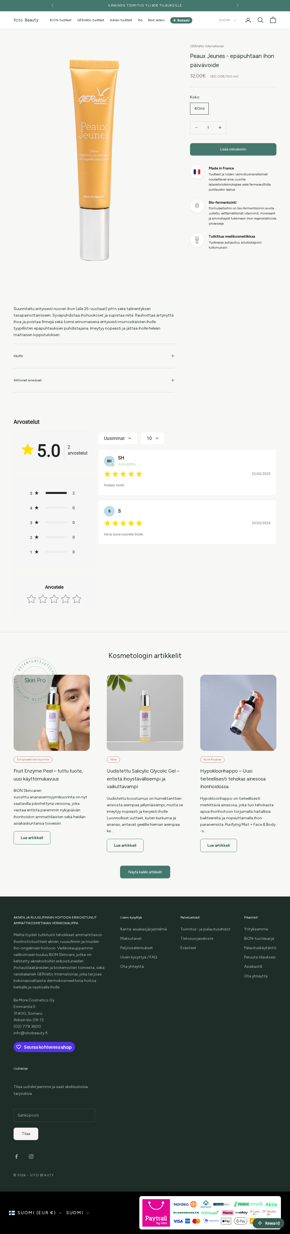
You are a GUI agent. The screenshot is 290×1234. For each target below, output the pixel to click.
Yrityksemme (256, 929)
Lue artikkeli (32, 837)
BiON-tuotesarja (259, 938)
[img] (123, 474)
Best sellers (156, 20)
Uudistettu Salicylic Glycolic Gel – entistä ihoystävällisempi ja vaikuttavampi (143, 778)
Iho (140, 20)
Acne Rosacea (212, 759)
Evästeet (188, 947)
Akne (113, 759)
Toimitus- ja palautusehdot (205, 929)
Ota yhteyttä (132, 966)
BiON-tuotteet (60, 20)
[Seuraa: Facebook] (16, 1156)
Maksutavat (131, 938)
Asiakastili (253, 966)
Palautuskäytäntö (260, 947)
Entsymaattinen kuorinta (33, 759)
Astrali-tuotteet (121, 20)
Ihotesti (181, 20)
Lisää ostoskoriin (233, 149)
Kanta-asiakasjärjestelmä (143, 929)
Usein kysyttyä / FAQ (138, 957)
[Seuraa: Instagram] (31, 1156)
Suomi (225, 20)
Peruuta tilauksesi (260, 957)
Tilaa (26, 1134)
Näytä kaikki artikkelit (145, 872)
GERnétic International (207, 46)
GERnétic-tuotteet (90, 20)
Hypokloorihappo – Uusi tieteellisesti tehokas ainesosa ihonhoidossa (233, 778)
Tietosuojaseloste (196, 938)
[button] (54, 493)
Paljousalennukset (136, 947)
